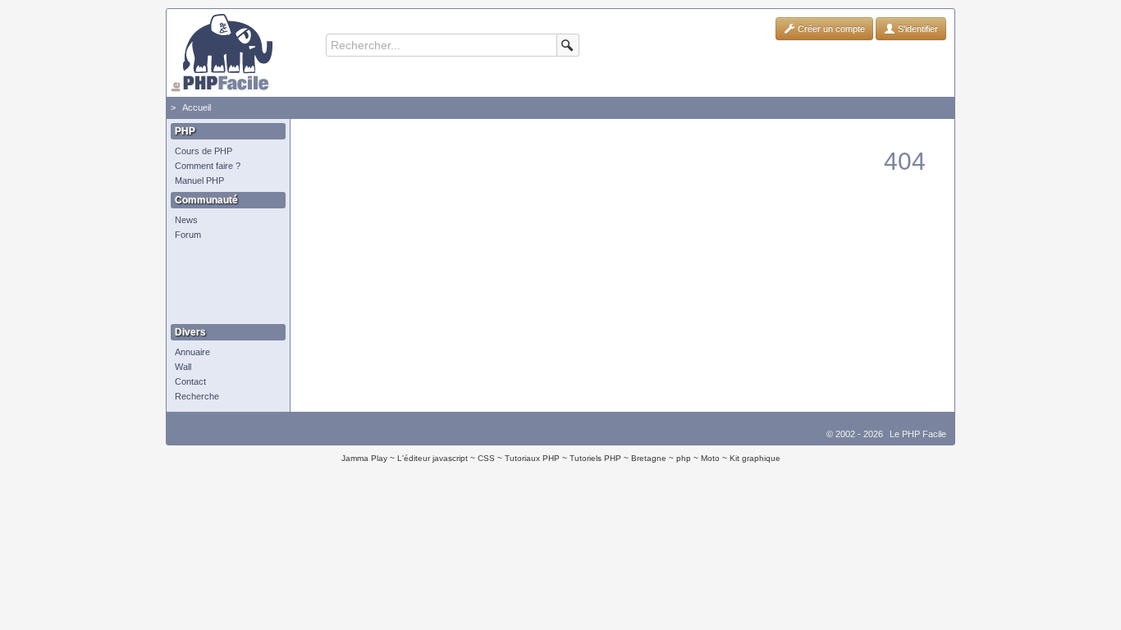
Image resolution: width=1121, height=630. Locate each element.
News (186, 220)
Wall (183, 367)
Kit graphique (755, 458)
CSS (486, 458)
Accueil (196, 107)
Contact (190, 381)
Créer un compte (830, 29)
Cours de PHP (203, 151)
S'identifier (916, 29)
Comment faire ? (207, 166)
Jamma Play (364, 458)
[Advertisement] (224, 283)
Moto (710, 458)
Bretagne (648, 458)
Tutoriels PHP (595, 458)
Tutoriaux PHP (532, 458)
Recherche (197, 396)
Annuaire (192, 352)
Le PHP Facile (918, 434)
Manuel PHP (199, 180)
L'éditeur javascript (432, 458)
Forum (188, 235)
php (683, 458)
